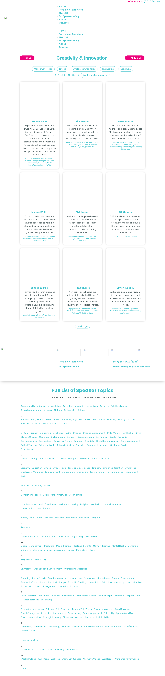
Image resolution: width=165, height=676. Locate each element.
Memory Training (101, 546)
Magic (24, 546)
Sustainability (102, 617)
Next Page (83, 326)
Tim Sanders (82, 287)
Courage (78, 441)
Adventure (68, 406)
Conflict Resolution (118, 437)
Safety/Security (28, 609)
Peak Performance (57, 578)
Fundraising (36, 485)
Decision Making (29, 458)
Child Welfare (114, 433)
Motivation (81, 550)
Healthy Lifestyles (79, 504)
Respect (130, 595)
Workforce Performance (95, 75)
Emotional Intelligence (79, 468)
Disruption (73, 458)
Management (35, 546)
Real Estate (43, 595)
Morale (70, 550)
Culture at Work (46, 445)
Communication (85, 437)
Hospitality (95, 504)
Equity (24, 476)
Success (89, 617)
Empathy (96, 468)
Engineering (108, 68)
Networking (40, 559)
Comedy (71, 437)
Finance (25, 485)
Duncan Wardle (39, 287)
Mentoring (133, 546)
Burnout (131, 419)
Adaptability (43, 406)
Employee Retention (113, 468)
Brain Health (85, 419)
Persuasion (45, 582)
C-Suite (24, 433)
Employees (130, 468)
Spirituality (109, 613)
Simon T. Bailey (125, 287)
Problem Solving (116, 582)
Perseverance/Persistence (97, 578)
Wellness (55, 659)
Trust (32, 630)
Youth (23, 668)
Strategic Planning (52, 617)
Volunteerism (72, 649)
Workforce (107, 659)
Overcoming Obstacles (75, 568)
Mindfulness (36, 550)
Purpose (74, 586)
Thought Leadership (72, 626)
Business (25, 423)
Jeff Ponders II (125, 121)
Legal (74, 536)
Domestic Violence (100, 458)
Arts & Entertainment (31, 410)
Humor (46, 508)
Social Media (59, 613)
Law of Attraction (48, 536)
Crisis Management (130, 441)
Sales (41, 609)
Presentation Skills (97, 582)
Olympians (26, 568)
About (62, 19)
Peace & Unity (39, 578)
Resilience (119, 595)
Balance (25, 419)
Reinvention (68, 595)
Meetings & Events (82, 546)
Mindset (48, 550)
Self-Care (60, 609)
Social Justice (44, 613)
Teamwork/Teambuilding (33, 626)
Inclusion (48, 517)
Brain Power (99, 419)
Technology (54, 626)
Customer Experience (97, 445)
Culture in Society (65, 445)
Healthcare (63, 504)
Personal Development (123, 578)
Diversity (84, 458)
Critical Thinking (29, 445)
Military (24, 550)
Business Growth (40, 423)
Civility (138, 433)
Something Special (92, 613)
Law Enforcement (29, 536)
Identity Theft (27, 517)
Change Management (94, 433)
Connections (45, 441)
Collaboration (58, 437)
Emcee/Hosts (59, 468)
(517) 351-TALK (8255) (126, 361)
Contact (64, 22)
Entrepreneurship (115, 472)
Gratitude (62, 494)
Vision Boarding (56, 649)
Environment (132, 472)
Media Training (63, 546)
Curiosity (80, 445)
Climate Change (29, 437)
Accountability (28, 406)
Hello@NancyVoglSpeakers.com (131, 366)
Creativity (89, 441)
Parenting (25, 578)
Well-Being (43, 659)
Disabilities (61, 458)
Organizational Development (47, 568)
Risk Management (30, 599)
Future (47, 485)
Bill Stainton (126, 212)
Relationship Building (86, 595)
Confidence (101, 437)
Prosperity (63, 586)
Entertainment (97, 472)
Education (37, 468)
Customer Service (119, 445)
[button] (109, 27)
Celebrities (58, 433)
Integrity (95, 517)
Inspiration (84, 517)
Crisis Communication (107, 441)
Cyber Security (28, 449)
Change (77, 433)
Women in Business (71, 659)
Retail (138, 595)
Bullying (121, 419)
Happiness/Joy (28, 504)
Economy (25, 468)
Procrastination (134, 582)
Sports (24, 617)
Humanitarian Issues (31, 508)
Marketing (49, 546)
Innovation (71, 517)
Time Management (93, 626)
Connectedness (29, 441)
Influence (59, 517)
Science (50, 609)
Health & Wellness (47, 504)
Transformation (113, 626)
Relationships (105, 595)
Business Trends (58, 423)
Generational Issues (31, 494)
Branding (111, 419)
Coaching (44, 437)
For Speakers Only (69, 16)
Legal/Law (126, 68)
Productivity (27, 586)
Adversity (80, 406)
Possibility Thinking (67, 75)
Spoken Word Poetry (126, 613)
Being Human (37, 419)
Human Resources (112, 504)
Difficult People (46, 458)
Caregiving (45, 433)
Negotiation (26, 559)
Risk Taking (46, 599)
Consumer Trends (43, 68)
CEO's (68, 433)
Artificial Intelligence (118, 406)
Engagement (68, 472)
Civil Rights (128, 433)
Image (39, 517)
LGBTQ (94, 536)
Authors (82, 410)
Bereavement (53, 419)
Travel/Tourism (130, 626)
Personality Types (29, 582)
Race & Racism (28, 595)
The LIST (63, 13)
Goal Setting (49, 494)
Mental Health (119, 546)
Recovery (55, 595)
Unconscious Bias (29, 640)
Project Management (45, 586)
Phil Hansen (82, 212)
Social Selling (74, 613)
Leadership (64, 536)
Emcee (62, 68)
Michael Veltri (39, 212)
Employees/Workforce (84, 68)
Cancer (34, 433)
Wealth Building (28, 659)
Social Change (28, 613)
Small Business (122, 609)
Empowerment (52, 472)
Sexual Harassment (103, 609)
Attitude (58, 410)
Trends (24, 630)
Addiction (56, 406)
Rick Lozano (82, 121)
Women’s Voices (91, 659)
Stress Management (73, 617)
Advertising (92, 406)
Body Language (69, 419)
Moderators (59, 550)
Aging (103, 406)
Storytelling (35, 617)
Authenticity (70, 410)
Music (92, 550)
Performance (75, 578)
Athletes (48, 410)
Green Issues (75, 494)
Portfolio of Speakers (71, 9)
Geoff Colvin (39, 121)
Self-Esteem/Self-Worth (79, 609)
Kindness (25, 527)
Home (62, 6)
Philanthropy (59, 582)
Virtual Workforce (29, 649)
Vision (43, 649)
